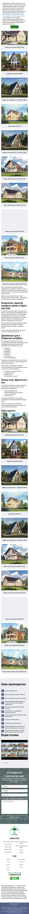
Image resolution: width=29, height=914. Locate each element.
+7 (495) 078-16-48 (14, 875)
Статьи (21, 867)
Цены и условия (21, 859)
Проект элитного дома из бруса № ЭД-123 (14, 179)
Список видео (5, 762)
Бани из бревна (8, 852)
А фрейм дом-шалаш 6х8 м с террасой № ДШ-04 (14, 100)
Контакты (21, 862)
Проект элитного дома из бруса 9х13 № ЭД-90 (14, 284)
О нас (8, 862)
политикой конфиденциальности (18, 798)
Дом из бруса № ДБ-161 (14, 126)
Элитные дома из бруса (8, 841)
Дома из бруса (8, 844)
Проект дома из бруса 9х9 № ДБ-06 (14, 231)
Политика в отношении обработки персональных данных (14, 907)
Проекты (21, 864)
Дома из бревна (8, 849)
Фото (8, 867)
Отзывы (8, 864)
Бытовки (21, 852)
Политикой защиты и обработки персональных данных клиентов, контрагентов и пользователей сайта (13, 15)
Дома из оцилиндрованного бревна (21, 842)
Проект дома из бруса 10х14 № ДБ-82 (14, 257)
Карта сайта (14, 905)
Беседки (21, 850)
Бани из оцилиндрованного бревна (21, 846)
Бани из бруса (8, 847)
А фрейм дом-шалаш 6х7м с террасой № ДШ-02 (14, 152)
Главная (8, 859)
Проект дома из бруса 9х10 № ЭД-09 (14, 47)
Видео (8, 869)
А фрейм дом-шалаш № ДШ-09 (15, 73)
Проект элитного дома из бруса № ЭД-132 (14, 205)
